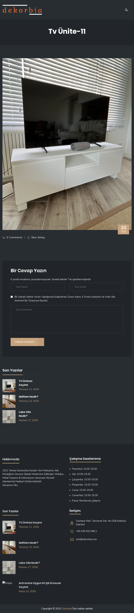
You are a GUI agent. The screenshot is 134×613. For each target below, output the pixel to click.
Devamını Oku (10, 485)
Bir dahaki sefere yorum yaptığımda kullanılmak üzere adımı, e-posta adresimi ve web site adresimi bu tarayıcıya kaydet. (64, 298)
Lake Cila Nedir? (25, 414)
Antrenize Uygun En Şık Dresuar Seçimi (40, 585)
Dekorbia (67, 608)
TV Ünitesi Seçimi (25, 383)
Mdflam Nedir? (28, 397)
